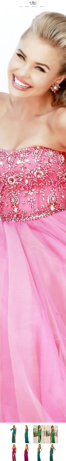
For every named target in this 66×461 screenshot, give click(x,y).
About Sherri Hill (11, 423)
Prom (20, 6)
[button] (46, 6)
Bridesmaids (34, 6)
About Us (42, 6)
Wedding (27, 6)
